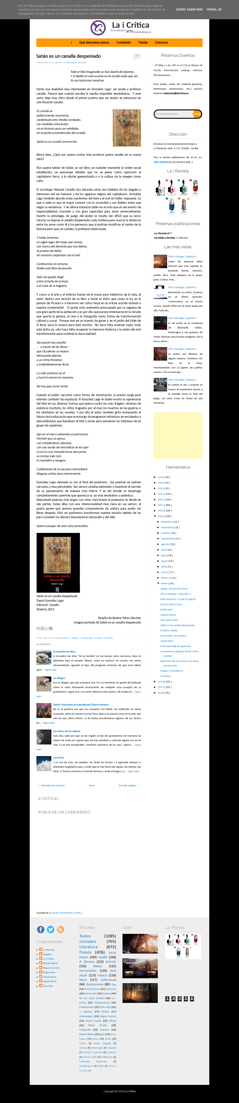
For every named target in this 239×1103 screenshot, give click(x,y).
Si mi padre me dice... (65, 651)
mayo (164, 561)
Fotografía (85, 1029)
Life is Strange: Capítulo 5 (182, 287)
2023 (161, 494)
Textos (85, 936)
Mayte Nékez (50, 963)
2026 (161, 477)
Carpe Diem (166, 641)
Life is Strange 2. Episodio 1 (175, 594)
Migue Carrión (108, 1016)
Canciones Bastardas (93, 1061)
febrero (165, 578)
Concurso (161, 42)
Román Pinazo (92, 989)
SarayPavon (49, 977)
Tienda (143, 42)
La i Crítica (48, 959)
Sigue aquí (50, 669)
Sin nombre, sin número (173, 636)
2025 (161, 483)
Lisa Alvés (58, 757)
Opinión (112, 1048)
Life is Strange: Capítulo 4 (182, 256)
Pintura (105, 1011)
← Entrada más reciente (51, 785)
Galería (107, 993)
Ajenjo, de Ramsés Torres (174, 588)
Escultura (111, 1052)
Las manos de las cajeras (66, 731)
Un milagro (59, 678)
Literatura (87, 638)
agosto (165, 544)
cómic (95, 1039)
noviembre (167, 527)
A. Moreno (49, 950)
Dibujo (112, 1021)
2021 (161, 505)
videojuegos (86, 1016)
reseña (109, 638)
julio (163, 550)
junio (164, 555)
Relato (97, 966)
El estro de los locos (171, 604)
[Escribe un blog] (42, 628)
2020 (161, 510)
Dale (198, 114)
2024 (161, 488)
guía (102, 1034)
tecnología (97, 1048)
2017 (161, 687)
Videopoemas (102, 1002)
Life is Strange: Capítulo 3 (182, 318)
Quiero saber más (189, 9)
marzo (165, 572)
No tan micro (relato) (92, 998)
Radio (101, 1066)
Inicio (92, 785)
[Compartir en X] (46, 628)
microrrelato (88, 971)
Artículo (110, 962)
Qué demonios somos (94, 42)
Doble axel (166, 609)
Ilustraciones (94, 984)
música (102, 975)
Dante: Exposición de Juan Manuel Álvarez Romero (81, 704)
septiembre (168, 538)
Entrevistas (91, 993)
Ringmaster (49, 972)
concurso (111, 989)
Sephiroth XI (49, 981)
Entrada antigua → (129, 785)
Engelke (47, 954)
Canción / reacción (93, 1052)
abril (164, 566)
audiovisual (108, 980)
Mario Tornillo (97, 1025)
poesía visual (90, 1057)
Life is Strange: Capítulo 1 (182, 379)
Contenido (124, 42)
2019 (161, 516)
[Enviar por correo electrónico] (38, 628)
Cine (113, 984)
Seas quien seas (169, 620)
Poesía (99, 638)
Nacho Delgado (102, 1043)
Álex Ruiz (48, 986)
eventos (104, 1029)
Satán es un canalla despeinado (68, 56)
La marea (165, 676)
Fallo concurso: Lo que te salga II (178, 599)
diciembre (167, 522)
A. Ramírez (86, 1011)
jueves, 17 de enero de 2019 (70, 63)
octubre (165, 533)
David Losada (93, 1021)
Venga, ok (214, 9)
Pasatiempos (86, 1066)
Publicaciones (86, 1007)
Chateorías (107, 1057)
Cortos (82, 1043)
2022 (161, 499)
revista (82, 1048)
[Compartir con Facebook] (51, 628)
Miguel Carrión (51, 968)
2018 (161, 681)
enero (164, 583)
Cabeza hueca (168, 615)
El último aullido (169, 630)
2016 (161, 693)
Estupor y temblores (171, 671)
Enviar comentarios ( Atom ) (67, 913)
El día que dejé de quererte (175, 646)
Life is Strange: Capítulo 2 (182, 349)
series (108, 1039)
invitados (64, 638)
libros (75, 638)
